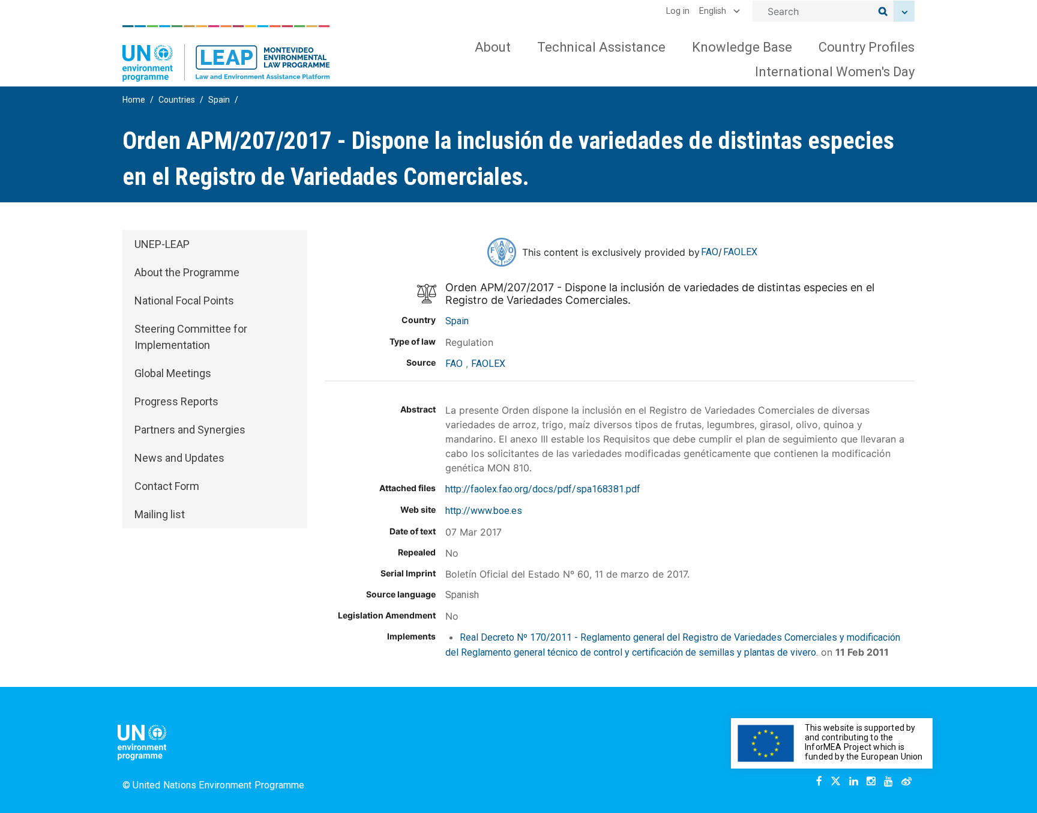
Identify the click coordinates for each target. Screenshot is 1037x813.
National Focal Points (184, 300)
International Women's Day (835, 71)
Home (133, 99)
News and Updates (179, 458)
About (493, 47)
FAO (709, 252)
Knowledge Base (742, 47)
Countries (176, 99)
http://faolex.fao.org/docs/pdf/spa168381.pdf (542, 489)
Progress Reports (176, 401)
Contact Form (166, 486)
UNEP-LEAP (162, 244)
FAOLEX (740, 252)
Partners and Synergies (189, 429)
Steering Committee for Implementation (190, 336)
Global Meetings (172, 373)
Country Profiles (867, 47)
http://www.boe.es (483, 510)
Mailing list (159, 514)
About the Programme (186, 272)
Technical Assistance (601, 47)
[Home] (226, 53)
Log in (678, 11)
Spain (219, 99)
